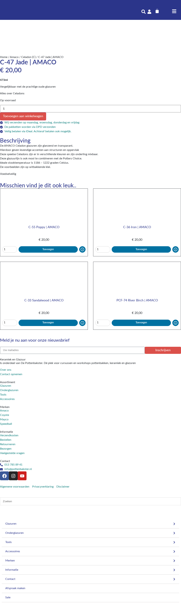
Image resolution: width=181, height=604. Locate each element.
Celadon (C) (28, 57)
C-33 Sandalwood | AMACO (43, 300)
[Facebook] (4, 475)
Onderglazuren (14, 532)
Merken (10, 560)
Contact (10, 579)
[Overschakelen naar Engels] (165, 10)
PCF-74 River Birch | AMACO (137, 300)
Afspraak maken (15, 588)
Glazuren (10, 523)
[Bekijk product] (82, 249)
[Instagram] (13, 475)
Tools (8, 542)
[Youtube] (22, 475)
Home (3, 57)
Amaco (14, 57)
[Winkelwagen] (157, 11)
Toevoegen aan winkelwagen (23, 116)
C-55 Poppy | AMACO (43, 227)
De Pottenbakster (31, 363)
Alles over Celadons (12, 93)
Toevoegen (48, 249)
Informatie (11, 569)
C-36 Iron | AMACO (137, 227)
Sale (7, 597)
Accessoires (12, 551)
